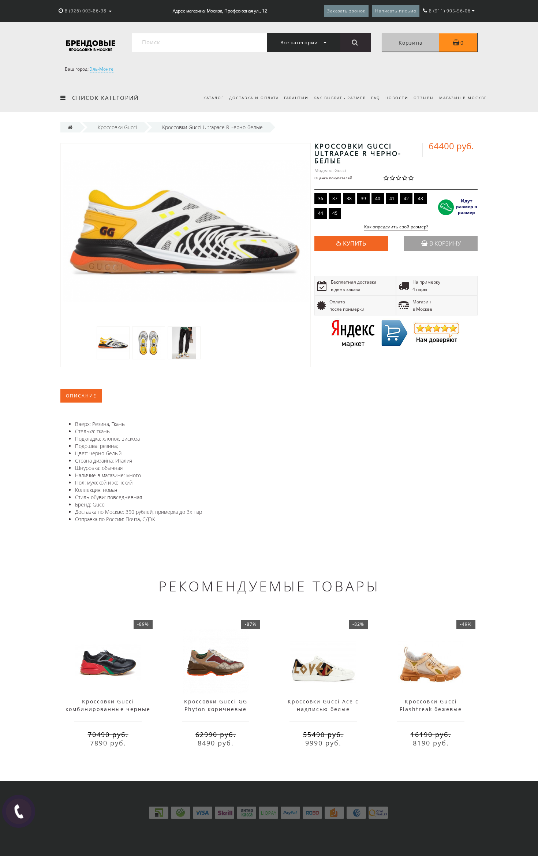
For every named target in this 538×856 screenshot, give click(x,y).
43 (420, 198)
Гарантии (296, 97)
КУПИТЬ (354, 243)
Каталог (213, 97)
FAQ (375, 97)
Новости (396, 97)
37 (334, 198)
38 (349, 198)
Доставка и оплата (254, 97)
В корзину (445, 243)
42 (406, 198)
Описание (81, 396)
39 (363, 198)
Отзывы (424, 97)
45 (334, 213)
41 (392, 198)
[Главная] (70, 127)
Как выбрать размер (340, 97)
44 (320, 213)
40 (377, 198)
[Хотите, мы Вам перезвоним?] (18, 811)
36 (320, 198)
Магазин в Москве (463, 97)
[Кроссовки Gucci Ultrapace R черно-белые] (113, 342)
